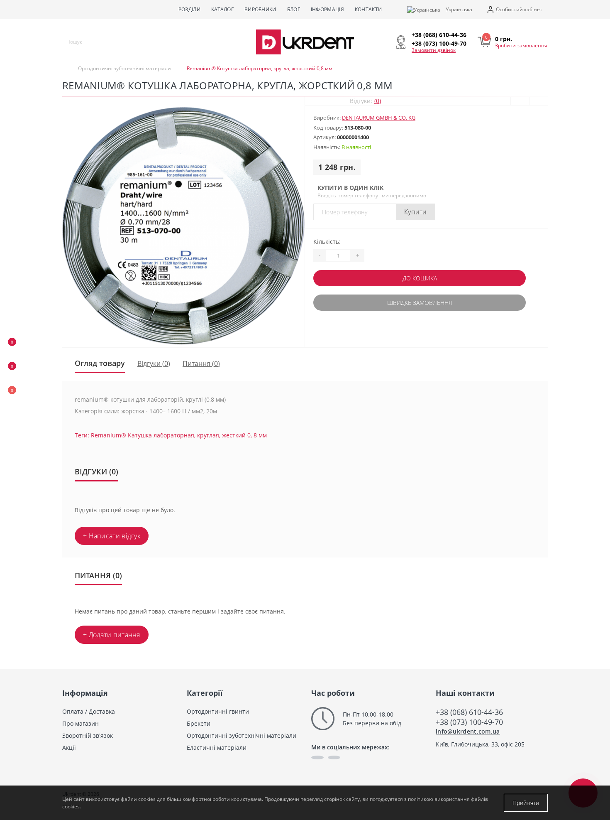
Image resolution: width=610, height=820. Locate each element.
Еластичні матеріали (216, 747)
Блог (293, 9)
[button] (514, 10)
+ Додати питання (111, 634)
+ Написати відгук (111, 535)
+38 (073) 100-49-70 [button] (469, 722)
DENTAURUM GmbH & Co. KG (378, 117)
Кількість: (327, 242)
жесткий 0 (236, 435)
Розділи (189, 9)
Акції (69, 747)
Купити (415, 211)
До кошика (420, 278)
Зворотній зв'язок (87, 735)
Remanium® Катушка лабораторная (142, 435)
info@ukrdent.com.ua (468, 731)
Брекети (198, 723)
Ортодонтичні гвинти (218, 711)
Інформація (327, 9)
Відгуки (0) (153, 363)
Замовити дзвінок (434, 50)
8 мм (260, 435)
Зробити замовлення (521, 45)
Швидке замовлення (419, 303)
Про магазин (80, 723)
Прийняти (525, 803)
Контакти (368, 9)
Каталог (222, 9)
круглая (208, 435)
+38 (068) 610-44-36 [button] (469, 712)
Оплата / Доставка (88, 711)
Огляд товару (100, 363)
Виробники (260, 9)
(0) (377, 101)
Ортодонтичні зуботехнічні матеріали (124, 68)
